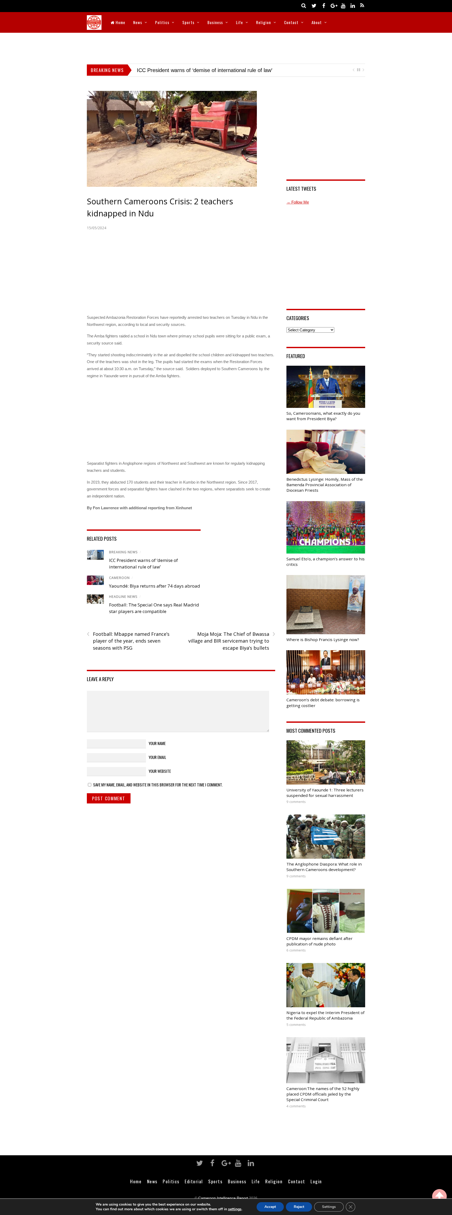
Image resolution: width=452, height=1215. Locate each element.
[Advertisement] (226, 47)
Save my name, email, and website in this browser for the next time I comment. (158, 784)
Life (239, 22)
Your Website (160, 771)
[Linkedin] (352, 5)
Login (316, 1181)
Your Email (157, 757)
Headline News (123, 596)
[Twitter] (314, 5)
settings (234, 1209)
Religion (263, 22)
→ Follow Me (297, 202)
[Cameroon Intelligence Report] (94, 26)
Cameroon (119, 578)
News (137, 22)
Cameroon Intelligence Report (223, 1198)
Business (215, 22)
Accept (270, 1206)
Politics (162, 22)
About (317, 22)
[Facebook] (323, 5)
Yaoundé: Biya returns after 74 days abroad (187, 70)
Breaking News (123, 552)
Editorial (194, 1181)
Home (120, 22)
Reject (299, 1206)
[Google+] (333, 5)
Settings (329, 1206)
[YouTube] (343, 5)
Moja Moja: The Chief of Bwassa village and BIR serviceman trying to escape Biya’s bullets (231, 641)
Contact (291, 22)
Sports (188, 22)
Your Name (157, 743)
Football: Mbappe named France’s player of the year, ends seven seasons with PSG (128, 641)
